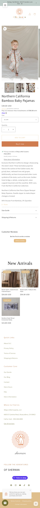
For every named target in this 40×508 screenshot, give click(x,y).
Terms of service (15, 501)
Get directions (9, 423)
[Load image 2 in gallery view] (20, 87)
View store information (12, 159)
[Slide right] (38, 88)
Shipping (4, 108)
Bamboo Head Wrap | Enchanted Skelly (8, 319)
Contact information (21, 504)
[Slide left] (2, 88)
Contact (6, 382)
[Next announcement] (36, 3)
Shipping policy (26, 501)
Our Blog (7, 377)
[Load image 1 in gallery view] (9, 87)
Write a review (20, 241)
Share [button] (6, 204)
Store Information (10, 397)
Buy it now (20, 144)
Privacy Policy (9, 348)
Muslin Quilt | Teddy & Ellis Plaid (28, 290)
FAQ (5, 392)
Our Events (8, 372)
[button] (34, 14)
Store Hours (8, 387)
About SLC (7, 343)
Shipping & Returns (11, 358)
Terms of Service (10, 353)
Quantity (4, 125)
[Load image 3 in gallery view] (30, 87)
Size (3, 115)
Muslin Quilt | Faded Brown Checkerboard (10, 290)
